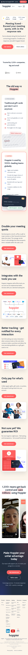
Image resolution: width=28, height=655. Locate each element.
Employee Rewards (7, 603)
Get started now (9, 248)
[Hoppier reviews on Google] (22, 631)
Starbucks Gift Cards (13, 606)
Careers (23, 607)
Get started (7, 47)
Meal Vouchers (8, 605)
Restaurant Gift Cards (13, 614)
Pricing (2, 604)
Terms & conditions (18, 650)
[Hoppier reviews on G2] (18, 631)
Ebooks (18, 612)
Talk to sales (14, 577)
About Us (24, 602)
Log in (20, 6)
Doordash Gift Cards (13, 609)
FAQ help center (24, 605)
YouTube (18, 604)
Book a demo (20, 46)
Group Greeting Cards (7, 621)
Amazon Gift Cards (13, 603)
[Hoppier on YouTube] (13, 631)
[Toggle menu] (23, 6)
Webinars (7, 607)
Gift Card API (8, 626)
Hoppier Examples (18, 615)
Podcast (18, 617)
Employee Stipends (7, 618)
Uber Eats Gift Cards (13, 612)
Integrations (8, 623)
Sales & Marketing (7, 615)
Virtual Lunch (8, 609)
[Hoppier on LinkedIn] (8, 631)
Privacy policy (10, 650)
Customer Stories (18, 607)
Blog (17, 602)
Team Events (8, 612)
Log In (2, 602)
